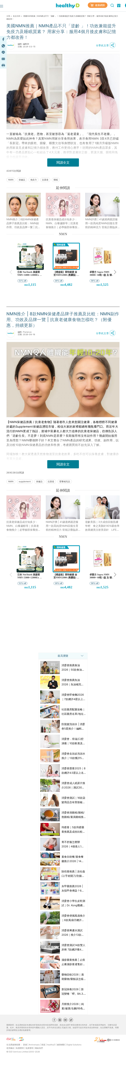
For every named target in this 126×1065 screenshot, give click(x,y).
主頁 (8, 16)
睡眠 (56, 179)
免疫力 (33, 179)
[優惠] (119, 5)
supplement (25, 481)
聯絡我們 (39, 1048)
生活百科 (16, 16)
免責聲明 (29, 1048)
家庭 (43, 1044)
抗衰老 (45, 179)
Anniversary (34, 1044)
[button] (106, 45)
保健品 (22, 179)
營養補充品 (64, 481)
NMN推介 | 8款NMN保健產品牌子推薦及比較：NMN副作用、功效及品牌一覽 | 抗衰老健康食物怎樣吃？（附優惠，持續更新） (23, 223)
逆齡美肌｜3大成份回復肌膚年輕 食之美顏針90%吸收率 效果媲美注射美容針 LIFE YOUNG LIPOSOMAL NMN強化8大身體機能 (102, 526)
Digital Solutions (73, 1044)
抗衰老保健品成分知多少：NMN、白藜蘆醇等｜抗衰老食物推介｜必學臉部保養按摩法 (63, 223)
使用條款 (10, 1048)
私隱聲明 (20, 1048)
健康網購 (99, 5)
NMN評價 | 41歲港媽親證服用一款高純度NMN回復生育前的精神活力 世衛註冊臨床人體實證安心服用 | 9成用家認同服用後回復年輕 (101, 223)
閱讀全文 (63, 162)
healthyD (51, 1044)
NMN (10, 179)
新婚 (25, 1044)
